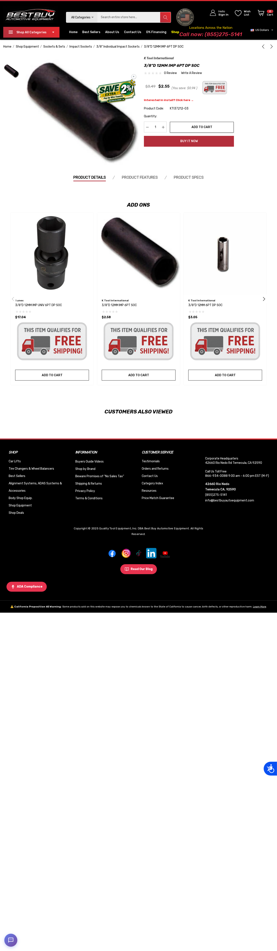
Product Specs (189, 177)
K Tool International (159, 58)
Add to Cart (202, 127)
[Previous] (264, 46)
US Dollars (261, 30)
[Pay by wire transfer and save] (116, 92)
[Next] (271, 46)
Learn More (259, 606)
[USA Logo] (185, 17)
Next (264, 298)
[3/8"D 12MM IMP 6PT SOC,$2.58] (138, 253)
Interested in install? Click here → (169, 100)
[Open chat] (10, 940)
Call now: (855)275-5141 (210, 34)
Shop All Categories (31, 32)
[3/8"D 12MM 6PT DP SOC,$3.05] (225, 253)
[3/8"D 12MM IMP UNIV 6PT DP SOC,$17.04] (52, 253)
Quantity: (150, 116)
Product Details (89, 177)
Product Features (140, 177)
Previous (13, 298)
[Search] (165, 17)
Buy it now (189, 141)
